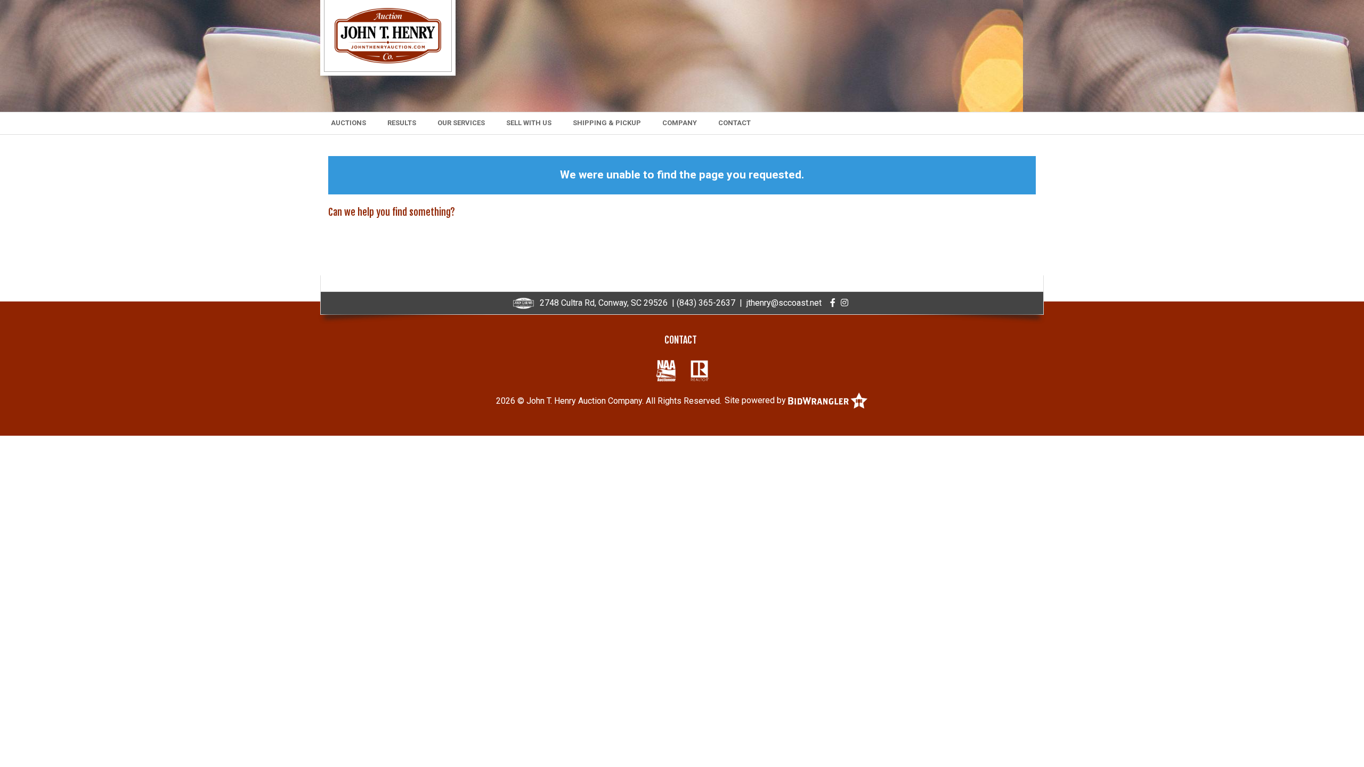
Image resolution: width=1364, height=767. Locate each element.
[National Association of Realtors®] (700, 371)
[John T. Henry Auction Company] (388, 35)
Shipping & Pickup (607, 123)
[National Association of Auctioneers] (666, 371)
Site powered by (756, 400)
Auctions (348, 123)
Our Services (461, 123)
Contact (734, 123)
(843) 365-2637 (706, 303)
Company (679, 123)
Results (401, 123)
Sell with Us (528, 123)
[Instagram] (844, 303)
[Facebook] (832, 303)
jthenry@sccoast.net (784, 303)
